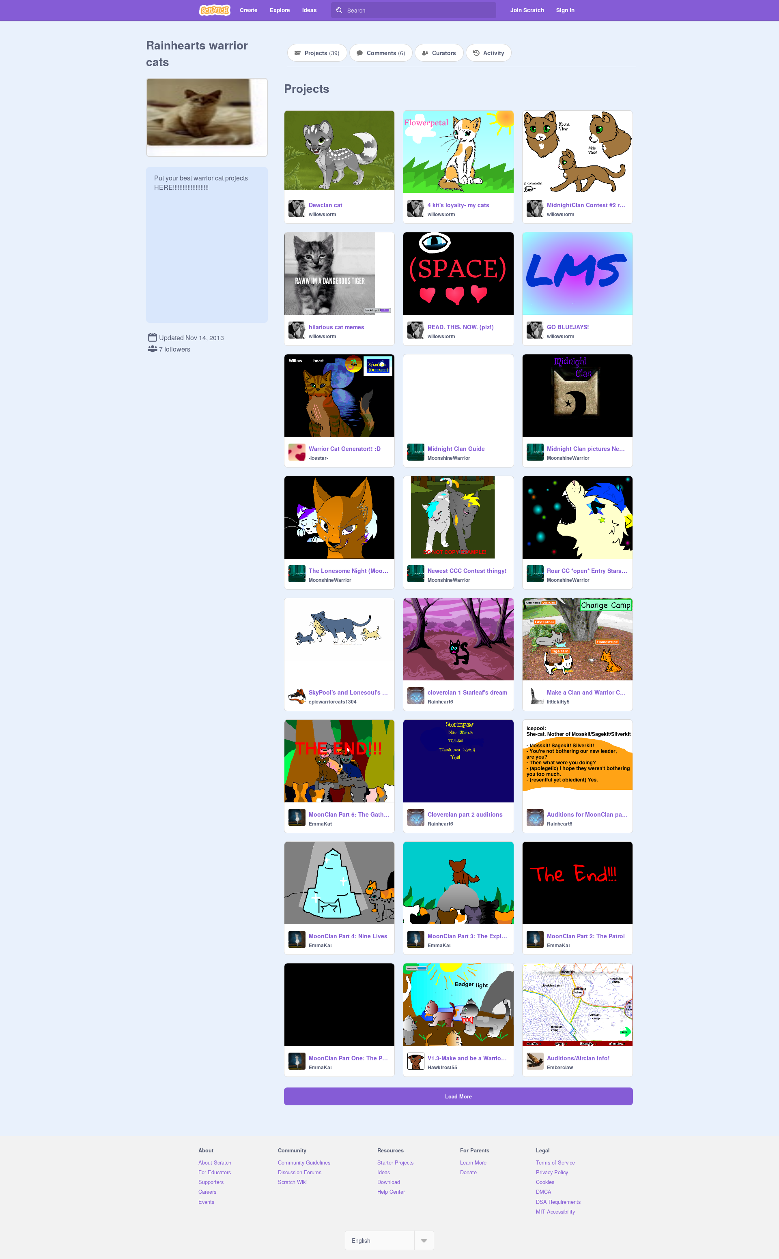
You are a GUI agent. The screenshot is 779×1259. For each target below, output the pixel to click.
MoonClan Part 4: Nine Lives (348, 936)
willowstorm (322, 214)
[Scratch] (214, 10)
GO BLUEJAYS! (568, 327)
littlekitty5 (558, 701)
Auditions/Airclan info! (578, 1058)
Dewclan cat (325, 205)
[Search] (339, 10)
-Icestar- (318, 457)
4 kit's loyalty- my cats (458, 205)
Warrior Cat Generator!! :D (345, 448)
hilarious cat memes (336, 327)
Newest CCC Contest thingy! (467, 570)
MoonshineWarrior (449, 457)
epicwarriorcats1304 (333, 701)
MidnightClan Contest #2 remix (587, 205)
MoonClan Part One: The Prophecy (349, 1058)
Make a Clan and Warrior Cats (587, 692)
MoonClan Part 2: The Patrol (586, 936)
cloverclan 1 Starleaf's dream (467, 692)
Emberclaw (560, 1067)
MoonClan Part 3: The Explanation (468, 936)
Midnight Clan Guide (456, 448)
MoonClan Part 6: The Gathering (349, 814)
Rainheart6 (440, 701)
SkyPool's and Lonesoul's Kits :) (349, 692)
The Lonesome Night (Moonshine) (349, 570)
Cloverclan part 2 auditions (465, 814)
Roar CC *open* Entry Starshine (587, 570)
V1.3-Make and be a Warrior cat (468, 1058)
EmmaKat (320, 823)
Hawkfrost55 (442, 1067)
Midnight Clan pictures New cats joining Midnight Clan (587, 448)
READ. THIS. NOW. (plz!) (461, 327)
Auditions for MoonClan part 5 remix (587, 814)
